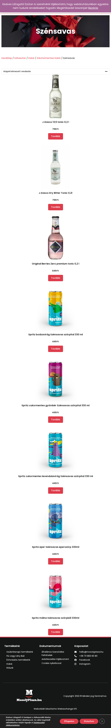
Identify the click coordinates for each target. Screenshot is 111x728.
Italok (31, 58)
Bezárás (93, 8)
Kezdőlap (6, 58)
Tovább (55, 136)
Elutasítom (89, 721)
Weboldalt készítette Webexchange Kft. (55, 708)
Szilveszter (20, 58)
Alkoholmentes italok (49, 58)
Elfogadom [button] (69, 721)
